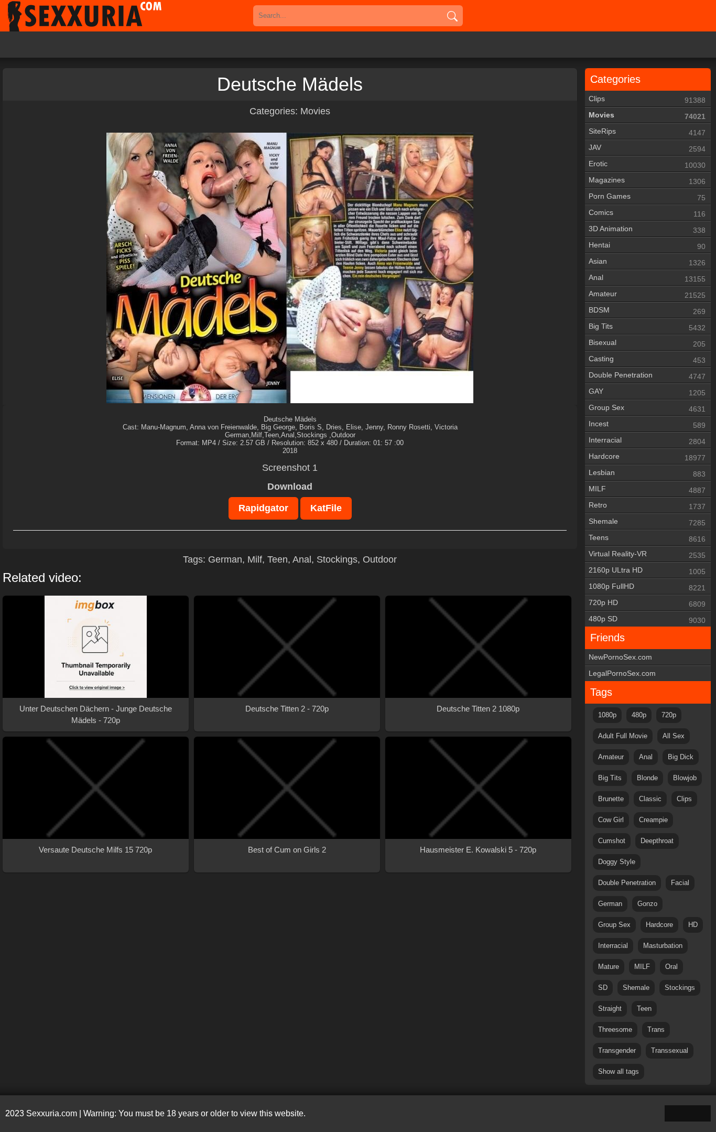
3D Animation (647, 229)
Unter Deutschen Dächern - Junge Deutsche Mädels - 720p (95, 714)
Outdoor (380, 559)
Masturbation (662, 946)
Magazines (647, 181)
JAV (647, 148)
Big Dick (680, 757)
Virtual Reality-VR (647, 554)
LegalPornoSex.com (622, 673)
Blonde (647, 778)
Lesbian (647, 473)
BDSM (647, 311)
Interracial (647, 441)
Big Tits (647, 327)
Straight (610, 1008)
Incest (647, 424)
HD (693, 925)
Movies (315, 111)
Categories (615, 79)
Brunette (611, 799)
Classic (650, 799)
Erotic (647, 164)
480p (639, 715)
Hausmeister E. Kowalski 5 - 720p (478, 849)
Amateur (647, 294)
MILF (647, 489)
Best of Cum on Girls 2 (287, 849)
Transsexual (669, 1050)
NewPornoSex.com (620, 657)
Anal (301, 559)
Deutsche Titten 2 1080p (478, 708)
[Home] (99, 15)
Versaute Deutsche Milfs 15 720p (95, 849)
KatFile (326, 508)
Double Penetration (647, 376)
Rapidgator (263, 508)
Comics (647, 213)
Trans (656, 1029)
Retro (647, 506)
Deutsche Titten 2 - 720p (287, 708)
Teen (277, 559)
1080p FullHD (647, 587)
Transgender (617, 1050)
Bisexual (647, 343)
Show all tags (618, 1071)
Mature (608, 967)
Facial (680, 883)
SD (602, 987)
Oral (671, 967)
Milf (254, 559)
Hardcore (647, 457)
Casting (647, 359)
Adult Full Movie (622, 736)
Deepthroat (657, 841)
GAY (647, 392)
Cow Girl (611, 820)
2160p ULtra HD (647, 571)
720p (668, 715)
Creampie (653, 820)
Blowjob (685, 778)
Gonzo (647, 904)
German (225, 559)
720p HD (647, 603)
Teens (647, 538)
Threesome (615, 1029)
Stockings (337, 559)
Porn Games (647, 197)
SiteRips (647, 132)
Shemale (647, 522)
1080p (607, 715)
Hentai (647, 246)
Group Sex (647, 408)
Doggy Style (616, 862)
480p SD (647, 619)
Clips (647, 99)
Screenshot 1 (290, 467)
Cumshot (611, 841)
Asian (647, 262)
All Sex (674, 736)
